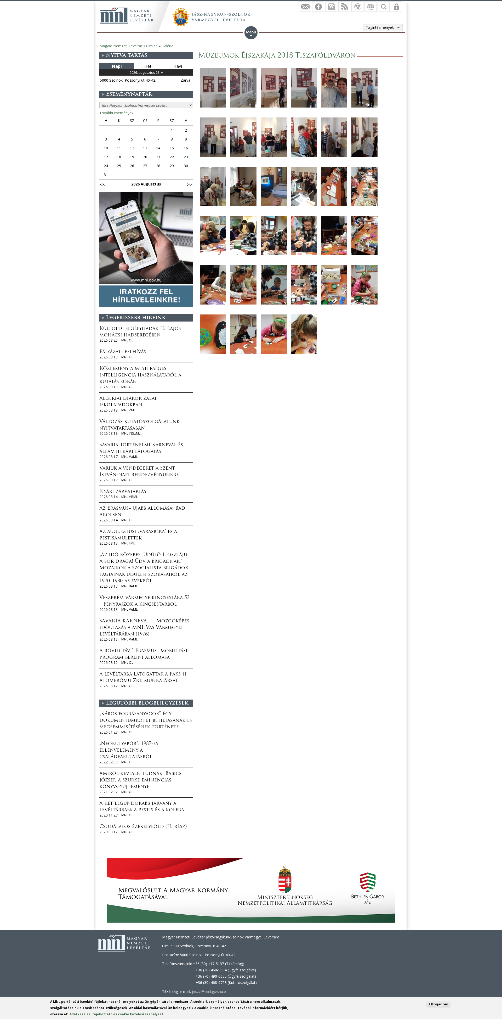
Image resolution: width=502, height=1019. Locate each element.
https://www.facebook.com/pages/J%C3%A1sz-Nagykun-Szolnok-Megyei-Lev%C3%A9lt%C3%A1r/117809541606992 (318, 6)
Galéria (167, 45)
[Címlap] (126, 16)
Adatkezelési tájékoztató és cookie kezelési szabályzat (116, 1014)
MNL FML (128, 543)
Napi (117, 66)
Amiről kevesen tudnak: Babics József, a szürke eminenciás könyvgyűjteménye (140, 780)
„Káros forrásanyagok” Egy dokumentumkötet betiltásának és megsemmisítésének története (145, 721)
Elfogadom (438, 1004)
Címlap (152, 45)
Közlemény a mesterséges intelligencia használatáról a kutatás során (140, 375)
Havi (177, 66)
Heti (148, 66)
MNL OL (127, 340)
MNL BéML (129, 586)
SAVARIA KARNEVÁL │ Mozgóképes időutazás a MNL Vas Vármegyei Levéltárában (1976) (144, 628)
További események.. (117, 112)
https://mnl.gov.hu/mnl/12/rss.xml (344, 6)
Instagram (331, 6)
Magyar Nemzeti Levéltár (120, 45)
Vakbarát (357, 6)
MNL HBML (129, 496)
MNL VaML (129, 456)
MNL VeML (129, 609)
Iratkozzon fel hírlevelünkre (305, 6)
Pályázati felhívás (122, 352)
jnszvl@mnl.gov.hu (209, 991)
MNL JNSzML (130, 433)
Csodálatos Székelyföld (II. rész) (143, 827)
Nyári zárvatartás (122, 491)
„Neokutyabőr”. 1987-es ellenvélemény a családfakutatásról (128, 750)
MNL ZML (128, 410)
